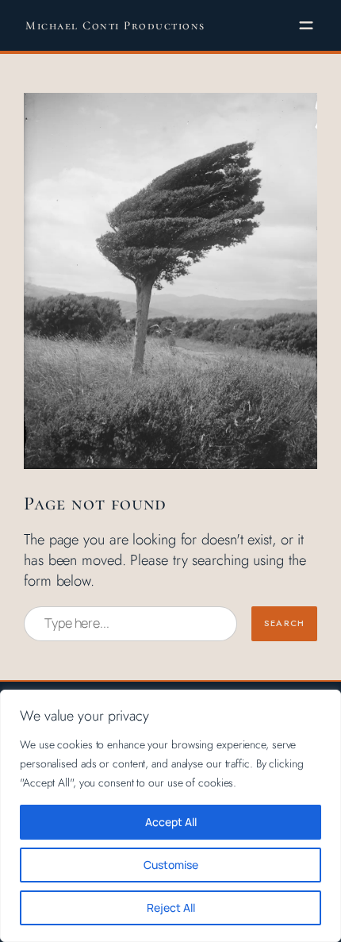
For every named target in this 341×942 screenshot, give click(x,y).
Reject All (171, 907)
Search (284, 623)
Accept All (171, 821)
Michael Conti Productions (115, 25)
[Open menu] (306, 25)
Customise (171, 864)
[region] (170, 816)
